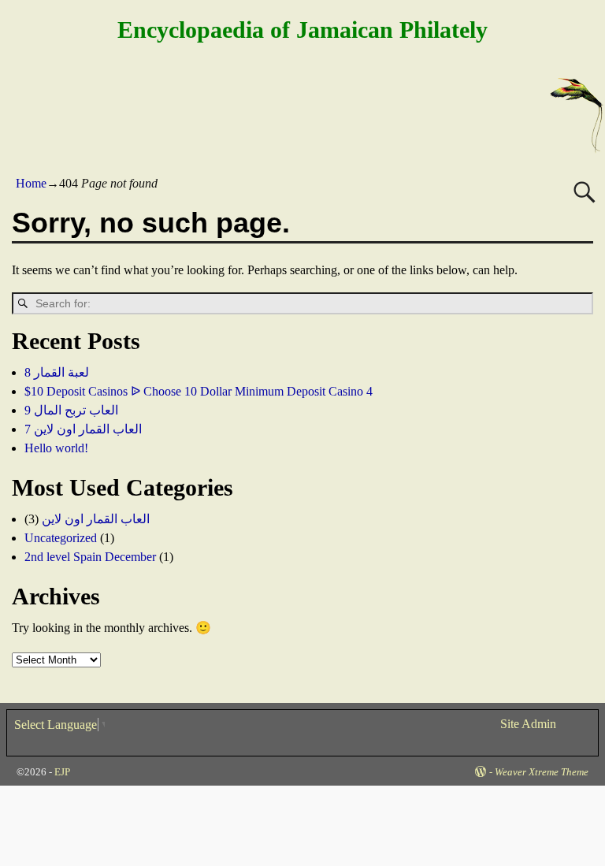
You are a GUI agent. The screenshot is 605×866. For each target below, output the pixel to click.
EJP (62, 772)
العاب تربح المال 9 (71, 410)
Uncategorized (60, 538)
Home (31, 183)
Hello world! (56, 448)
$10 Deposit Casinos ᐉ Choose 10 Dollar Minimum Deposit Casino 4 (198, 391)
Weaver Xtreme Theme (541, 772)
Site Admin (528, 723)
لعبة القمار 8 (56, 372)
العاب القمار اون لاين (96, 519)
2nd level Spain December (90, 556)
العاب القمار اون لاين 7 (83, 429)
